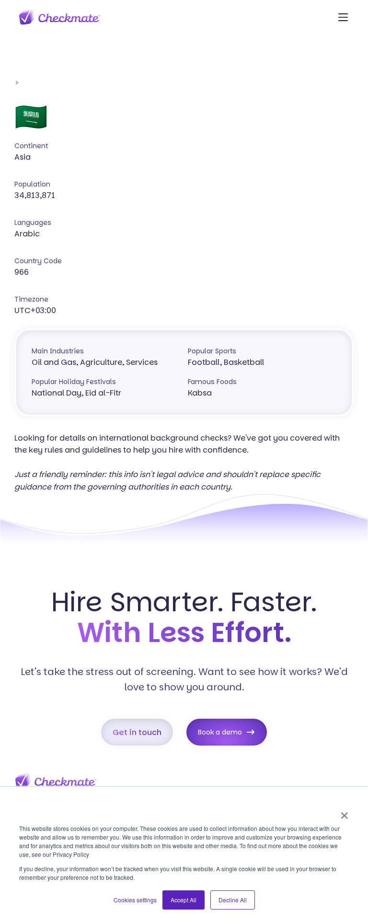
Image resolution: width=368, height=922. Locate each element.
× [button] (344, 812)
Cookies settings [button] (135, 900)
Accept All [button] (183, 900)
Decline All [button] (232, 900)
